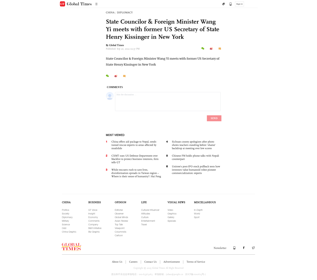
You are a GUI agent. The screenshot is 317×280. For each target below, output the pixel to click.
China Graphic (69, 231)
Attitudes (145, 213)
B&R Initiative (94, 228)
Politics (65, 209)
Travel (144, 224)
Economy (93, 217)
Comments (94, 220)
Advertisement (171, 261)
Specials (172, 220)
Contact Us (150, 261)
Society (65, 213)
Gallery (171, 217)
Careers (133, 261)
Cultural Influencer (150, 209)
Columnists (120, 231)
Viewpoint (119, 228)
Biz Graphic (94, 231)
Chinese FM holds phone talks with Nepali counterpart (195, 157)
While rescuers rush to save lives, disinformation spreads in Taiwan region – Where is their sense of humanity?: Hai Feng (136, 173)
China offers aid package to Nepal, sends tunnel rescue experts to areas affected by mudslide (133, 145)
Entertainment (148, 220)
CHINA (110, 12)
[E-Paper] (223, 4)
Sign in (239, 4)
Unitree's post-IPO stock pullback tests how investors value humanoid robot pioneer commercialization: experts (196, 170)
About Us (117, 261)
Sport (196, 217)
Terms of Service (196, 261)
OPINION (120, 202)
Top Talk (119, 224)
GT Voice (92, 209)
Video (170, 209)
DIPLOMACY (125, 12)
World (197, 213)
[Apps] (229, 4)
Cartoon (119, 235)
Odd (64, 228)
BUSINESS (94, 202)
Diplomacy (67, 217)
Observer (119, 213)
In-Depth (198, 209)
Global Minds (121, 217)
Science (66, 224)
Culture (144, 217)
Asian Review (121, 220)
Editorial (119, 209)
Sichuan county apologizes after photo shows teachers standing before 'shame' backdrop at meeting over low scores (193, 145)
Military (65, 220)
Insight (91, 213)
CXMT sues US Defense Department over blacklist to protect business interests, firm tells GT (134, 159)
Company (93, 224)
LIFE (144, 202)
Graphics (172, 213)
